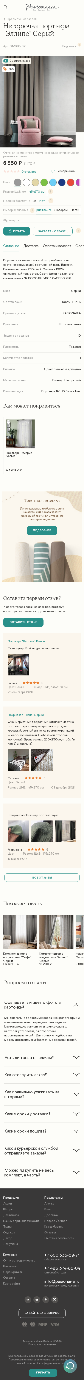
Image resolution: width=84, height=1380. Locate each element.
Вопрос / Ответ (55, 1221)
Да (34, 200)
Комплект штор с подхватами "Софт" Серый (17, 955)
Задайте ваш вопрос (42, 1313)
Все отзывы (42, 877)
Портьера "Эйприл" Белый (19, 454)
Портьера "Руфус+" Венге (26, 641)
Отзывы (50, 1232)
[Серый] (17, 182)
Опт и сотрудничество (19, 1260)
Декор (7, 1238)
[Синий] (61, 182)
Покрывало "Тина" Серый (26, 715)
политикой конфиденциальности (46, 1363)
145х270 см (36, 191)
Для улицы (10, 1244)
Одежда (9, 1232)
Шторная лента (40, 210)
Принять (43, 1372)
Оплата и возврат (57, 246)
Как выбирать (53, 1226)
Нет (42, 200)
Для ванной (11, 1215)
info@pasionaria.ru (61, 1281)
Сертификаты (13, 1272)
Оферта (9, 1277)
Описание (11, 246)
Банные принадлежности (21, 1221)
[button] (42, 1005)
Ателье (49, 1203)
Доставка (31, 246)
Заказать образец (52, 231)
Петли (75, 210)
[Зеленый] (44, 182)
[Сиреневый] (79, 182)
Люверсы (61, 210)
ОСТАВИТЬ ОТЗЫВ (23, 622)
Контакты (10, 1266)
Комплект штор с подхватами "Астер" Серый (53, 955)
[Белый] (26, 182)
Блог (47, 1209)
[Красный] (70, 182)
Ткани (7, 1226)
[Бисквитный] (35, 182)
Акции (7, 1203)
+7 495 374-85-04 (62, 1268)
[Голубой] (53, 182)
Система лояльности (59, 1238)
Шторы (8, 1209)
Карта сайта (11, 1283)
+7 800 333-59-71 (61, 1255)
